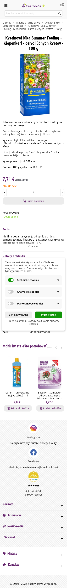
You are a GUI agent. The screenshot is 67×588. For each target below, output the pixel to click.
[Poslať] (60, 13)
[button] (33, 229)
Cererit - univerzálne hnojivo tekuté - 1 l (17, 394)
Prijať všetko (48, 314)
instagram (33, 437)
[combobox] (30, 13)
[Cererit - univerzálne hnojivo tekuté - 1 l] (17, 373)
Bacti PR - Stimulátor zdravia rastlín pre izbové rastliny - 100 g (49, 395)
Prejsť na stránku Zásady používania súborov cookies (33, 322)
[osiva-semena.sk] (33, 5)
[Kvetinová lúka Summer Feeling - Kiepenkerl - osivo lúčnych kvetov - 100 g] (33, 84)
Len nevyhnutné (18, 314)
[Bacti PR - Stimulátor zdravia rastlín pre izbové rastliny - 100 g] (49, 373)
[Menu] (6, 5)
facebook (33, 461)
